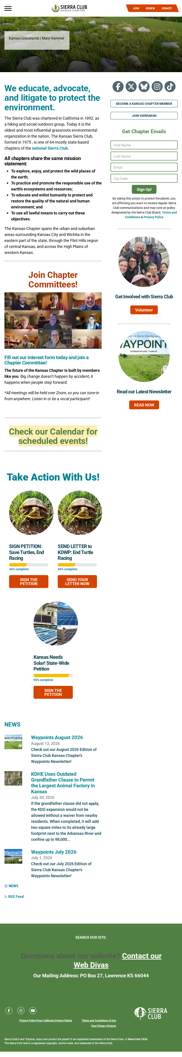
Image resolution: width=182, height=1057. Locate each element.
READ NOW (144, 405)
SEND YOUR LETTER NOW (77, 581)
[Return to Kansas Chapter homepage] (69, 8)
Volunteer (144, 310)
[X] (131, 86)
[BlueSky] (144, 86)
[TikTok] (170, 86)
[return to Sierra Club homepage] (151, 1013)
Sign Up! (144, 189)
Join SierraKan (144, 115)
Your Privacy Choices (103, 1025)
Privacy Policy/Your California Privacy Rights (45, 1020)
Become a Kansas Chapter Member (144, 103)
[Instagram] (157, 86)
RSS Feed (16, 896)
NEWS (12, 724)
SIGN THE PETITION (29, 581)
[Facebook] (118, 86)
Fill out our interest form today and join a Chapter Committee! (46, 360)
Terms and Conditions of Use (99, 1020)
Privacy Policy (153, 217)
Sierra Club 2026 (137, 1039)
